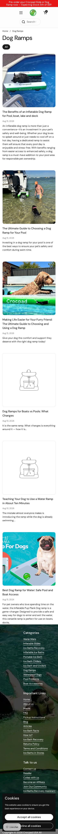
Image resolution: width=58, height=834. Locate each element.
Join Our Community (35, 786)
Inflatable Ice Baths (33, 652)
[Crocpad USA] (33, 12)
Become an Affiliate (34, 782)
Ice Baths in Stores (33, 753)
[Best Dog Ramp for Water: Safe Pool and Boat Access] (29, 559)
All (6, 47)
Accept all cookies (29, 817)
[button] (45, 12)
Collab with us (31, 777)
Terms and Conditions (35, 748)
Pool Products (31, 679)
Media (26, 708)
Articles (27, 726)
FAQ (25, 712)
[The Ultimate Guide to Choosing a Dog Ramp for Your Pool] (29, 197)
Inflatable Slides (31, 643)
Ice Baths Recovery (33, 648)
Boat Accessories (33, 683)
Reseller (27, 773)
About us (28, 704)
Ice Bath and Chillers (34, 665)
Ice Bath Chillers (32, 661)
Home (5, 31)
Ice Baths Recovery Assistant (39, 791)
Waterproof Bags (32, 674)
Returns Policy (31, 744)
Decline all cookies (29, 826)
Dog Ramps (17, 31)
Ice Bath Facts (31, 730)
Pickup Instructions (34, 717)
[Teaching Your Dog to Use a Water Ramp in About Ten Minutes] (29, 468)
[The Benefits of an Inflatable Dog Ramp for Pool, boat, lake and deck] (29, 80)
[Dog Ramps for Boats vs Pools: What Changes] (29, 380)
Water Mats (29, 639)
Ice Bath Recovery (33, 739)
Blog (25, 721)
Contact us (29, 768)
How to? (28, 735)
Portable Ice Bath (32, 657)
